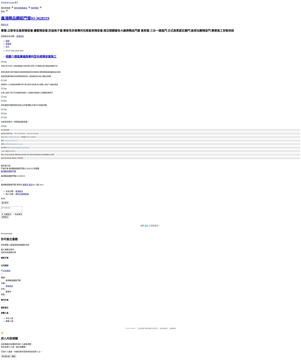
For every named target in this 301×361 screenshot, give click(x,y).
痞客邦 (25, 185)
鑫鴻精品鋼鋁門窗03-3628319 (25, 18)
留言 (30, 185)
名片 (7, 47)
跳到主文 (4, 25)
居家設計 (20, 36)
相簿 (7, 41)
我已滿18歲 (6, 356)
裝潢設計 (19, 191)
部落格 (8, 44)
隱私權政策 (164, 328)
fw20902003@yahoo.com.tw (13, 144)
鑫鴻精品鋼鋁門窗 (8, 171)
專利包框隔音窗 (22, 194)
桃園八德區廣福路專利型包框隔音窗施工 (31, 56)
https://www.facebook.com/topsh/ (18, 147)
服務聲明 (173, 328)
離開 (13, 356)
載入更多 (5, 203)
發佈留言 (5, 217)
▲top (3, 198)
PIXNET (133, 328)
